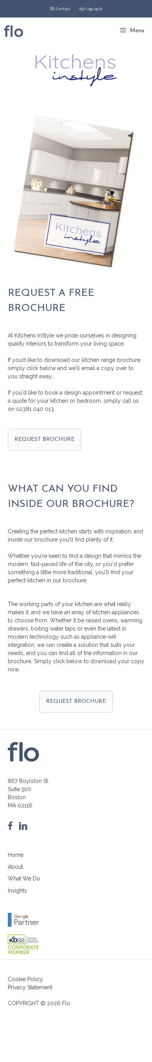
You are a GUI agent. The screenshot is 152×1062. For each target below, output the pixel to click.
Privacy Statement (30, 987)
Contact (63, 9)
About (15, 867)
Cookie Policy (25, 979)
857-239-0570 (91, 9)
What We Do (24, 878)
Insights (17, 890)
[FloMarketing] (13, 31)
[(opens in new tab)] (23, 953)
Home (15, 855)
